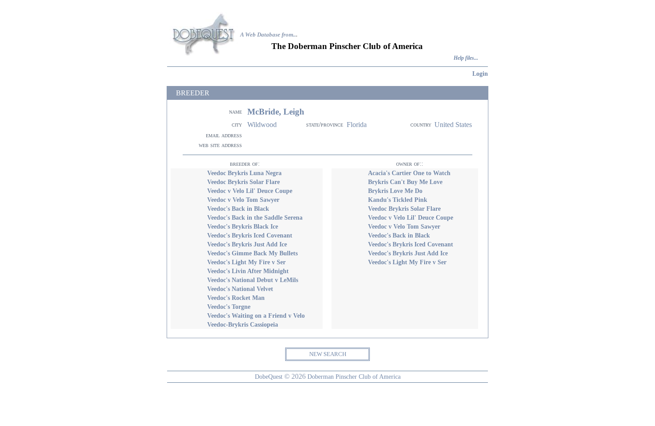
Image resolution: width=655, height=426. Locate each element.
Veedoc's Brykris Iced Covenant (249, 235)
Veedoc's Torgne (228, 306)
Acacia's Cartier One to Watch (409, 172)
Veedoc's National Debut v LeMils (252, 279)
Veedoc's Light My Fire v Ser (246, 262)
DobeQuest (268, 376)
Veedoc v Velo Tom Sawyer (243, 199)
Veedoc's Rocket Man (236, 297)
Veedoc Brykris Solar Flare (243, 181)
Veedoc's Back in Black (238, 208)
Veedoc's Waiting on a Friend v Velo (256, 315)
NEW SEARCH (327, 354)
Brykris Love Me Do (395, 190)
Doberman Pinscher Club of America (354, 376)
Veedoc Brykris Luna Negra (244, 172)
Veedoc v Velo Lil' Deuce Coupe (249, 190)
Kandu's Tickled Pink (397, 199)
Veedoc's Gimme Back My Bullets (252, 253)
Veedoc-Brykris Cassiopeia (242, 324)
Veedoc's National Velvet (240, 288)
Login (480, 73)
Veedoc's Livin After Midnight (248, 270)
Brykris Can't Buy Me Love (405, 181)
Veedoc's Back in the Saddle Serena (255, 217)
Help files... (466, 58)
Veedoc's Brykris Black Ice (242, 226)
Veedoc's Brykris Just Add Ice (247, 244)
